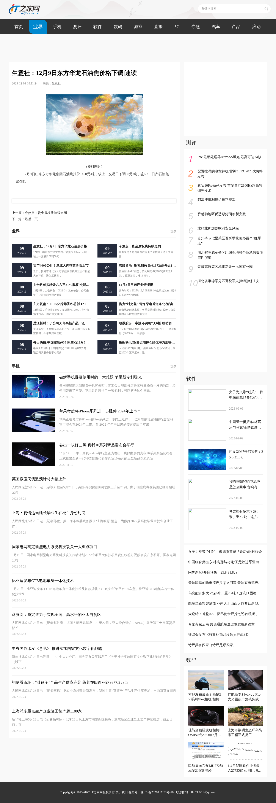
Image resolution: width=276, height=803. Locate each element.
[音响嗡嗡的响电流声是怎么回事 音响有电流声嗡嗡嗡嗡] (225, 588)
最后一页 (25, 219)
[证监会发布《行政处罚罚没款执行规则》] (225, 640)
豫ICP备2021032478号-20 (157, 792)
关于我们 (122, 792)
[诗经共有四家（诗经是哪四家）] (225, 651)
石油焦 (25, 190)
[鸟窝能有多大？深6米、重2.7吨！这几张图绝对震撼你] (225, 599)
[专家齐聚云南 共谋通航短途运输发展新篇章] (225, 630)
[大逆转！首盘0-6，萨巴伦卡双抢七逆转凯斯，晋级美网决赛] (225, 620)
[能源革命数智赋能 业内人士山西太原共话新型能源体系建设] (225, 609)
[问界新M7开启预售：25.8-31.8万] (225, 578)
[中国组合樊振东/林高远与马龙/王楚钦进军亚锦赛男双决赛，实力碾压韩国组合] (225, 568)
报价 (34, 190)
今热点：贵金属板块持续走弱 (39, 213)
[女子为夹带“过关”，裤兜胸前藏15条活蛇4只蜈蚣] (225, 557)
